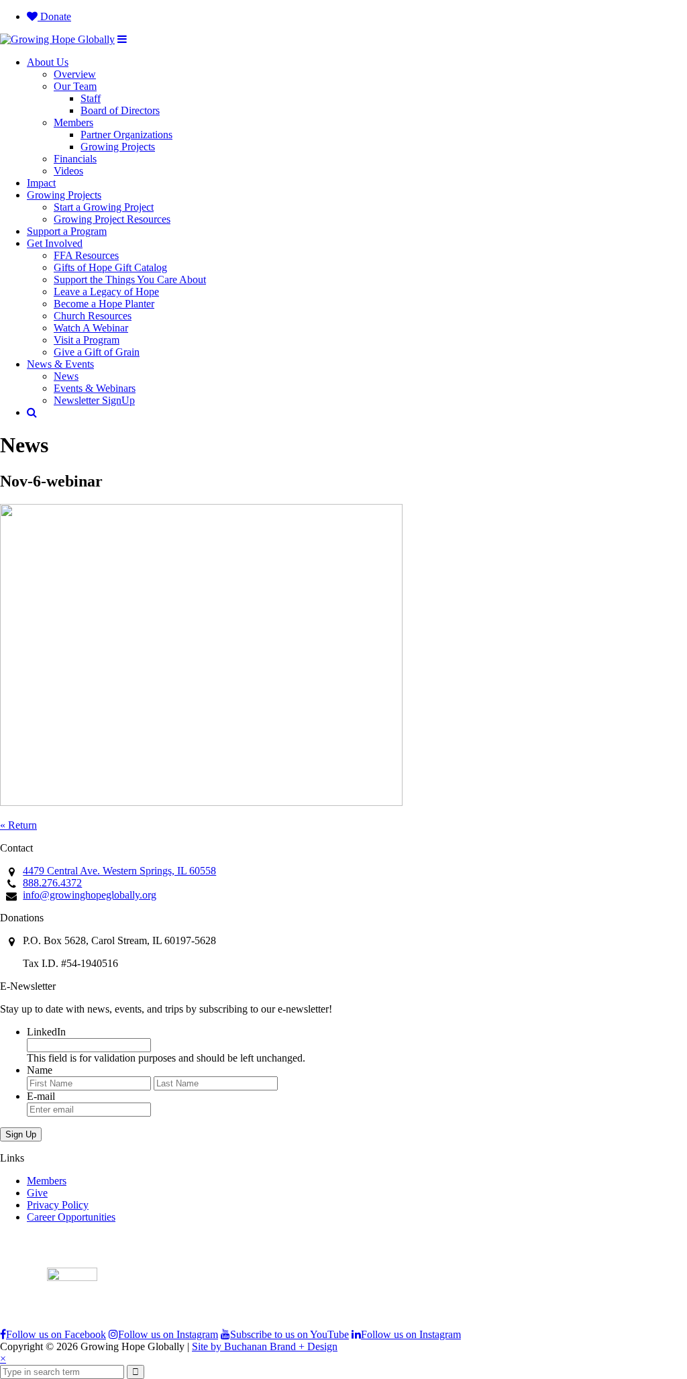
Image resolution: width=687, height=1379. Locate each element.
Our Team (75, 86)
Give (37, 1192)
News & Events (60, 364)
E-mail (41, 1096)
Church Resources (92, 315)
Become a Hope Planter (104, 303)
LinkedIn (46, 1031)
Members (73, 122)
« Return (18, 825)
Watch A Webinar (91, 328)
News (66, 376)
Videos (68, 170)
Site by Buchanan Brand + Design (264, 1346)
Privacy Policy (58, 1205)
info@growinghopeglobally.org (89, 895)
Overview (75, 74)
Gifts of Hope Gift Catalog (110, 267)
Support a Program (67, 231)
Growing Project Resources (112, 219)
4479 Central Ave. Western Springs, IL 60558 (119, 870)
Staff (91, 98)
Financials (75, 158)
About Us (47, 62)
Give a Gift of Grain (97, 352)
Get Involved (55, 243)
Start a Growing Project (104, 207)
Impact (41, 183)
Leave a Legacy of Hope (106, 291)
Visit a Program (86, 340)
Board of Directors (120, 110)
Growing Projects (118, 146)
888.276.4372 (52, 882)
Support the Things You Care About (130, 279)
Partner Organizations (126, 134)
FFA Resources (86, 255)
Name (39, 1070)
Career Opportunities (71, 1217)
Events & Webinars (95, 388)
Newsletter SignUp (94, 400)
